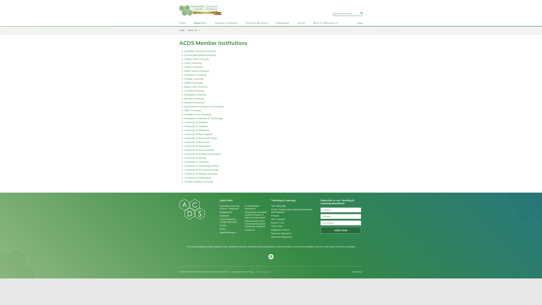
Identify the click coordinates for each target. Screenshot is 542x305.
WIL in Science (278, 219)
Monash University (194, 98)
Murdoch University (194, 102)
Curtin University (193, 63)
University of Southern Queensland (202, 153)
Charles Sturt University (196, 59)
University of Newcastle (196, 142)
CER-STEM (276, 226)
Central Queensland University (200, 55)
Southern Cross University (197, 114)
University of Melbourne (196, 130)
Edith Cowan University (196, 70)
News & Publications (324, 23)
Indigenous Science (280, 229)
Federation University (195, 74)
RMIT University (192, 110)
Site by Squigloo (263, 272)
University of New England (198, 134)
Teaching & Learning (225, 23)
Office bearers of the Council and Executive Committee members (255, 224)
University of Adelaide (195, 122)
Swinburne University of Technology (203, 118)
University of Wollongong (197, 177)
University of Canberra (196, 126)
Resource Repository (281, 233)
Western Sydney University (198, 181)
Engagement (282, 23)
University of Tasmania (196, 161)
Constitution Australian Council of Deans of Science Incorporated (256, 215)
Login (360, 22)
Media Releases (228, 232)
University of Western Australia (200, 173)
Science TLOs (277, 222)
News (222, 229)
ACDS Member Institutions (252, 207)
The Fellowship (278, 206)
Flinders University (194, 78)
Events (301, 23)
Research (224, 215)
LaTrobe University (194, 90)
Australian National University (200, 51)
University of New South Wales (200, 138)
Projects (275, 215)
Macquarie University (195, 94)
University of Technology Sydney (201, 165)
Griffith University (193, 82)
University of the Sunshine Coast (201, 169)
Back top (358, 272)
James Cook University (196, 86)
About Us (199, 23)
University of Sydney (195, 157)
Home (182, 23)
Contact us (250, 230)
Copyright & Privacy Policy (242, 272)
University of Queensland (197, 146)
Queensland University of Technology (204, 106)
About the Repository (281, 237)
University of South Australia (199, 150)
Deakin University (193, 67)
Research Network (256, 23)
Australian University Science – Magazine (230, 207)
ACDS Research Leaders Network (228, 220)
